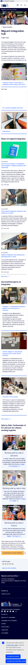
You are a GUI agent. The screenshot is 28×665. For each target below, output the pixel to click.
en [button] (17, 5)
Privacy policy (5, 626)
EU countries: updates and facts (12, 108)
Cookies (3, 623)
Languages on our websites (9, 620)
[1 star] (3, 564)
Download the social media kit (13, 553)
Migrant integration (7, 27)
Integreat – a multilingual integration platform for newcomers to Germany (13, 308)
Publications (6, 131)
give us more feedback (10, 568)
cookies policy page (11, 645)
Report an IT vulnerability (8, 617)
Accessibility (4, 633)
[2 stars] (4, 564)
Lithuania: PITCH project (10, 397)
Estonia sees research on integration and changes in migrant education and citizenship (13, 165)
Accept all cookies (13, 656)
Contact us (4, 614)
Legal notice (4, 630)
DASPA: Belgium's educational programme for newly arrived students (12, 353)
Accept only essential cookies (16, 661)
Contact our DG (5, 594)
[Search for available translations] (25, 60)
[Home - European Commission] (5, 5)
